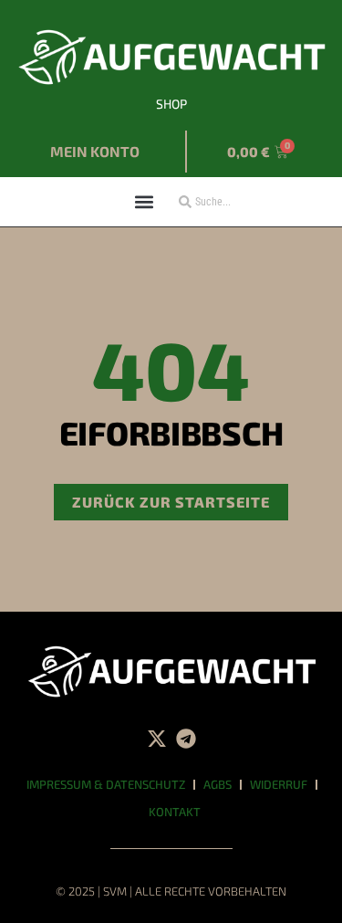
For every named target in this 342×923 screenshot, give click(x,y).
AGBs (217, 784)
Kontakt (175, 811)
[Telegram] (186, 739)
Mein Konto (95, 151)
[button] (145, 201)
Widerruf (278, 784)
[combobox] (229, 202)
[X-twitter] (157, 739)
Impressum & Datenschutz (105, 784)
